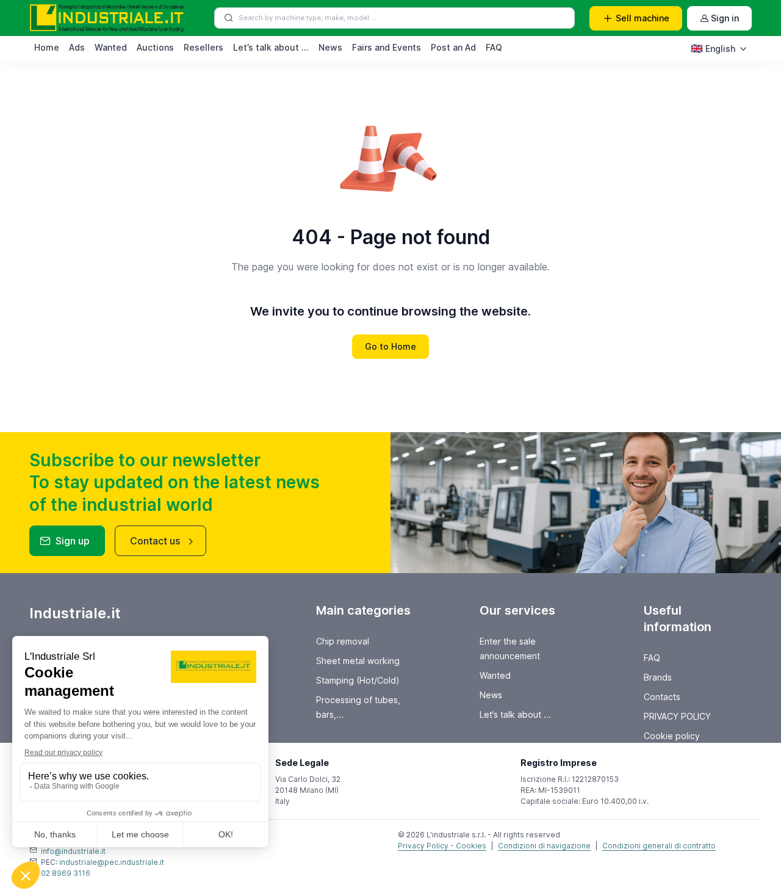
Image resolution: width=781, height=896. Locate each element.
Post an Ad (453, 47)
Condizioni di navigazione (544, 845)
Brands (658, 677)
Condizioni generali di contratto (659, 845)
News (330, 47)
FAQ (494, 47)
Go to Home (390, 346)
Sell (642, 18)
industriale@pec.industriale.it (111, 862)
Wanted (111, 47)
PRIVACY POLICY (677, 716)
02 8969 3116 (65, 873)
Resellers (203, 47)
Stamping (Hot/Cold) (358, 680)
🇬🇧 (713, 48)
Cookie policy (672, 736)
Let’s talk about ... (271, 47)
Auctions (155, 47)
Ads (77, 47)
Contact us (155, 541)
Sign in (725, 18)
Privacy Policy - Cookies (442, 845)
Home (46, 47)
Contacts (662, 697)
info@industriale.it (73, 851)
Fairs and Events (386, 47)
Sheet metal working (358, 661)
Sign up (73, 541)
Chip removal (342, 641)
